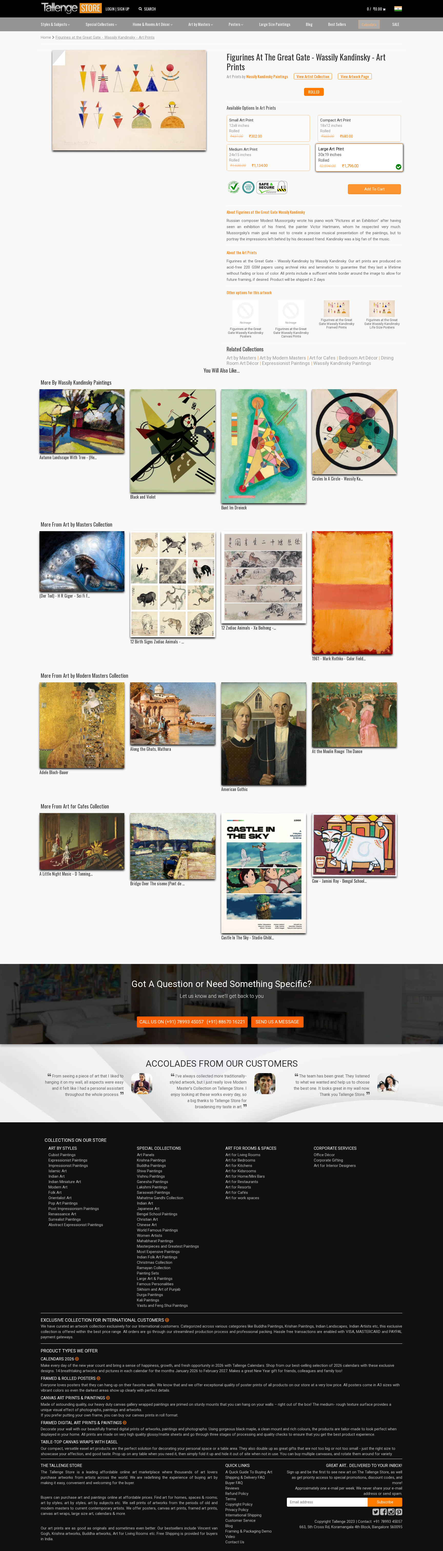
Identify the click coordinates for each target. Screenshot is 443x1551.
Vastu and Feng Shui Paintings (162, 1305)
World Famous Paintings (157, 1230)
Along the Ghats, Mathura (150, 749)
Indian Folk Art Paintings (157, 1257)
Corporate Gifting (328, 1160)
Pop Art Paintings (63, 1203)
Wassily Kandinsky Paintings (342, 363)
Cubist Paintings (62, 1155)
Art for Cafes (322, 358)
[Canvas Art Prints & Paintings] (108, 1398)
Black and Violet (143, 497)
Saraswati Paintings (153, 1192)
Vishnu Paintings (151, 1176)
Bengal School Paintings (157, 1214)
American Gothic (234, 789)
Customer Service (240, 1520)
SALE (395, 24)
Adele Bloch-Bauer (53, 772)
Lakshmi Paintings (152, 1187)
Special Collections (100, 24)
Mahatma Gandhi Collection (160, 1198)
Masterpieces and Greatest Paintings (168, 1246)
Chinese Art (147, 1225)
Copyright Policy (239, 1504)
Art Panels (145, 1155)
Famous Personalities (155, 1284)
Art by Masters (199, 24)
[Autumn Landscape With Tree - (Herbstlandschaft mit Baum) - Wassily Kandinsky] (81, 421)
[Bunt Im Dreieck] (263, 446)
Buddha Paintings (151, 1165)
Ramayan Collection (153, 1268)
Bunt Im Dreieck (234, 507)
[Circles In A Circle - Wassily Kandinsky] (354, 431)
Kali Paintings (148, 1300)
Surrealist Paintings (64, 1219)
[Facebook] (383, 1513)
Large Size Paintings (274, 24)
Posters (235, 24)
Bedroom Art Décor (358, 358)
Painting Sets (148, 1273)
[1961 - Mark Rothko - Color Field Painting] (354, 592)
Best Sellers (337, 24)
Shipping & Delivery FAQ (245, 1477)
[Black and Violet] (172, 440)
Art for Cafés (236, 1192)
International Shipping (243, 1515)
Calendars (369, 24)
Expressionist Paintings (286, 363)
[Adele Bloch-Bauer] (81, 725)
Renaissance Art (62, 1214)
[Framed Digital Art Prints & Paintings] (124, 1423)
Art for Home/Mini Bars (245, 1176)
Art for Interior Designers (335, 1165)
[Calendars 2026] (77, 1359)
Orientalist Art (60, 1198)
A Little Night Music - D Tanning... (66, 873)
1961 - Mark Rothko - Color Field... (339, 658)
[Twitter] (375, 1513)
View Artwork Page (355, 76)
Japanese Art (148, 1208)
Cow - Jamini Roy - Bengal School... (339, 881)
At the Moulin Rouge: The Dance (337, 751)
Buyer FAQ (234, 1483)
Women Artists (149, 1235)
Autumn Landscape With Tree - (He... (68, 457)
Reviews (232, 1488)
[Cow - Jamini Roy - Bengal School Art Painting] (354, 845)
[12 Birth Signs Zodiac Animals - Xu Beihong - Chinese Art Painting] (172, 584)
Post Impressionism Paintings (73, 1208)
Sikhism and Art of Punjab (158, 1289)
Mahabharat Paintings (155, 1241)
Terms (230, 1499)
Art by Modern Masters (283, 358)
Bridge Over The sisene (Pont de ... (157, 883)
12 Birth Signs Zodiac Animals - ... (157, 641)
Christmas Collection (154, 1262)
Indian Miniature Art (64, 1181)
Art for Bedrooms (240, 1160)
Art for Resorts (238, 1187)
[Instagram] (391, 1513)
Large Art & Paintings (155, 1278)
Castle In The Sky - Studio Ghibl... (247, 937)
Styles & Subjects (54, 24)
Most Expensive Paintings (158, 1251)
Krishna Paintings (151, 1160)
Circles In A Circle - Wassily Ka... (337, 478)
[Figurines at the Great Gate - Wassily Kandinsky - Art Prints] (129, 100)
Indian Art (56, 1176)
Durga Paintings (150, 1294)
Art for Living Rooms (242, 1155)
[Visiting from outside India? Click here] (167, 1320)
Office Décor (324, 1155)
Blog (309, 24)
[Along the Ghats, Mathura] (172, 713)
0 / (374, 9)
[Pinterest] (399, 1513)
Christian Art (147, 1219)
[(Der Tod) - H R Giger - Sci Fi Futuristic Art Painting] (81, 561)
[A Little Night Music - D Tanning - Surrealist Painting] (81, 841)
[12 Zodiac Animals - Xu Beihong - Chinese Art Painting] (263, 577)
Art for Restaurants (241, 1181)
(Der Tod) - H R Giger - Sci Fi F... (64, 595)
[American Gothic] (263, 733)
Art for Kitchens (238, 1165)
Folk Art (55, 1192)
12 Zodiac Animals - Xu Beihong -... (248, 627)
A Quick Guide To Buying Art (248, 1472)
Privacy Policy (236, 1509)
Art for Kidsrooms (240, 1171)
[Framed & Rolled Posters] (98, 1378)
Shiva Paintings (149, 1171)
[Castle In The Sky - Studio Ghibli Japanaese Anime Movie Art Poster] (263, 873)
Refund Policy (236, 1493)
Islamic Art (57, 1171)
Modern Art (57, 1187)
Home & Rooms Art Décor (151, 24)
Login (110, 9)
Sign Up (123, 9)
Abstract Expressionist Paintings (75, 1225)
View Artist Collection (313, 76)
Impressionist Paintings (68, 1165)
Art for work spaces (242, 1198)
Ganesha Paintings (152, 1181)
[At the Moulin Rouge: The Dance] (354, 714)
